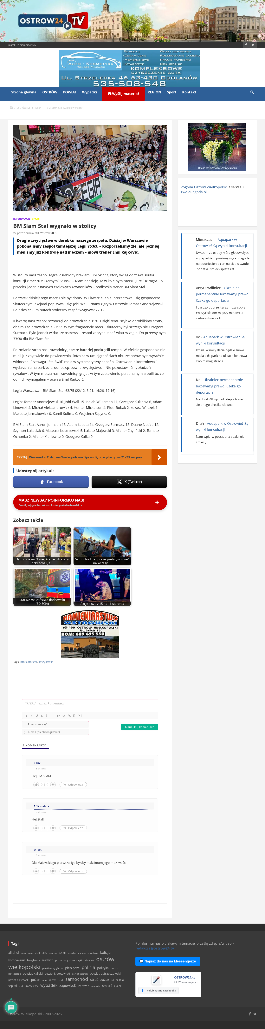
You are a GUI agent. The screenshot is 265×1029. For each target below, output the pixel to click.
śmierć (107, 986)
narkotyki (77, 960)
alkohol (13, 952)
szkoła (120, 980)
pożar (35, 979)
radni (44, 980)
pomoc (115, 968)
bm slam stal (28, 662)
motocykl (65, 960)
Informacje (21, 218)
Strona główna (23, 92)
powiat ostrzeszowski (105, 973)
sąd (21, 986)
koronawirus (16, 960)
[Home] (19, 107)
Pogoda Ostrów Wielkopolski (204, 187)
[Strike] (42, 716)
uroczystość (31, 986)
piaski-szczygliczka (52, 968)
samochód (76, 979)
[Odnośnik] (69, 716)
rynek (60, 980)
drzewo (53, 952)
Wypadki (89, 92)
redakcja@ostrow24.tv (154, 948)
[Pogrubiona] (26, 716)
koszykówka (45, 662)
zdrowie (83, 986)
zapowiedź (67, 985)
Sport (171, 92)
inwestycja (92, 953)
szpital (12, 986)
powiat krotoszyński (57, 973)
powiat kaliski (33, 973)
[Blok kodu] (64, 716)
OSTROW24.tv (184, 977)
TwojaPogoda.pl (194, 192)
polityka (103, 968)
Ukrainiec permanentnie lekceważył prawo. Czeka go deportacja (222, 294)
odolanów (89, 960)
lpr (56, 960)
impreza (82, 952)
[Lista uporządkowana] (47, 716)
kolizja (105, 952)
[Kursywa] (31, 716)
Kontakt (189, 92)
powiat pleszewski (18, 980)
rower (52, 980)
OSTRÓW (49, 92)
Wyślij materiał (125, 93)
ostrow (46, 233)
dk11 (37, 952)
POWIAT (69, 92)
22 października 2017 (27, 233)
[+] (80, 715)
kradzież (47, 960)
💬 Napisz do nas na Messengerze (167, 961)
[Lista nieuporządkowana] (53, 716)
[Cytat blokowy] (58, 716)
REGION (154, 92)
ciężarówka (27, 953)
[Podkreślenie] (36, 716)
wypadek (48, 985)
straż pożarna (102, 979)
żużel (117, 986)
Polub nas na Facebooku (161, 990)
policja (88, 967)
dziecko (72, 952)
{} (74, 715)
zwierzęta (95, 986)
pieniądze (72, 968)
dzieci (62, 953)
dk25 (44, 952)
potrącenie (14, 973)
